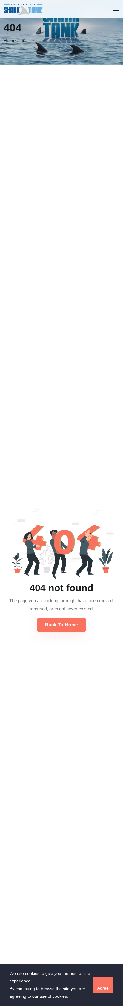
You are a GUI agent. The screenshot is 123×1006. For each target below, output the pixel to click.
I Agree (103, 984)
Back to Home (61, 624)
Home (10, 40)
